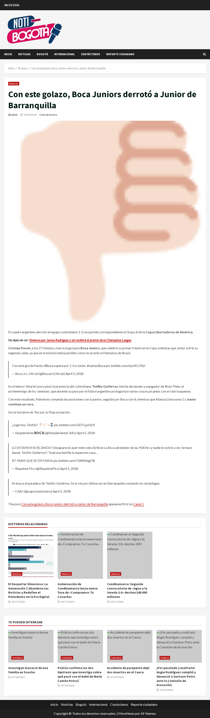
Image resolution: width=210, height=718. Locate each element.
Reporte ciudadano (120, 54)
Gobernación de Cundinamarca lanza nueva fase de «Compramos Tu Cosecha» (80, 555)
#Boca (48, 366)
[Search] (204, 54)
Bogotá (42, 54)
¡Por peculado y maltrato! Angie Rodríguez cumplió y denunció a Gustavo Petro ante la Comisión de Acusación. (179, 646)
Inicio (8, 54)
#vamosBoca (96, 366)
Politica (165, 658)
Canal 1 (138, 504)
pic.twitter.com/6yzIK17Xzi (125, 366)
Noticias (24, 54)
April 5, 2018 (74, 373)
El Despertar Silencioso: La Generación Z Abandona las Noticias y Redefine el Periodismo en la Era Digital (31, 555)
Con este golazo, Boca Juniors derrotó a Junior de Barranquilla (64, 504)
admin (14, 114)
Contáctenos (90, 54)
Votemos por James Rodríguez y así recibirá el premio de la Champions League (80, 340)
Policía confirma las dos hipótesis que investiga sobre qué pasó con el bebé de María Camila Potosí (80, 646)
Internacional (64, 54)
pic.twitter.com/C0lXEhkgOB (74, 460)
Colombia (18, 658)
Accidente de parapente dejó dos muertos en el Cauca (129, 646)
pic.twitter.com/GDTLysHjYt (74, 425)
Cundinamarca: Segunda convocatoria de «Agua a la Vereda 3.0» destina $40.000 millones (129, 555)
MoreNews (126, 713)
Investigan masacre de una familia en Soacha (31, 646)
